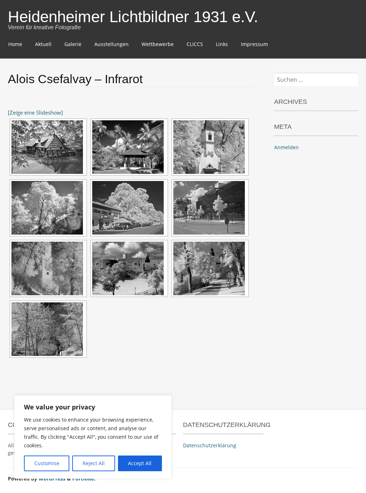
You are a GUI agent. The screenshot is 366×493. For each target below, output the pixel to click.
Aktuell (43, 44)
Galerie (72, 44)
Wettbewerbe (158, 44)
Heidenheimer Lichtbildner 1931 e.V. (133, 16)
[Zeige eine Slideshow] (35, 112)
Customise (46, 463)
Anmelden (286, 147)
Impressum (254, 44)
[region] (93, 437)
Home (15, 44)
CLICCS (195, 44)
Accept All (140, 463)
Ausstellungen (111, 44)
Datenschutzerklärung (209, 445)
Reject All (94, 463)
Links (222, 44)
